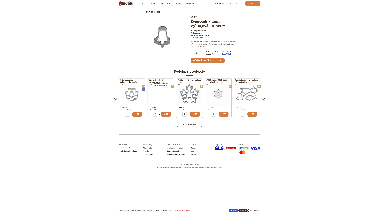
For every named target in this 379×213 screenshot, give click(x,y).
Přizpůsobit (243, 210)
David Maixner (188, 167)
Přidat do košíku (202, 60)
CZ (233, 3)
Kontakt (178, 3)
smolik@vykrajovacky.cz (128, 151)
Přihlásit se (221, 3)
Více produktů (189, 124)
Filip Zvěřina (219, 167)
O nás (169, 3)
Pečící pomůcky (148, 154)
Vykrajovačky (147, 148)
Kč (239, 3)
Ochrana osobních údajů (176, 154)
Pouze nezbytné (254, 210)
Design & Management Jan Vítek (166, 167)
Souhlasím (233, 210)
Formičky (146, 151)
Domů (143, 3)
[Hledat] (199, 3)
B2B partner (190, 3)
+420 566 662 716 (125, 148)
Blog (161, 3)
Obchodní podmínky (174, 151)
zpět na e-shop (152, 11)
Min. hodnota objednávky (176, 148)
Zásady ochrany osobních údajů (181, 210)
